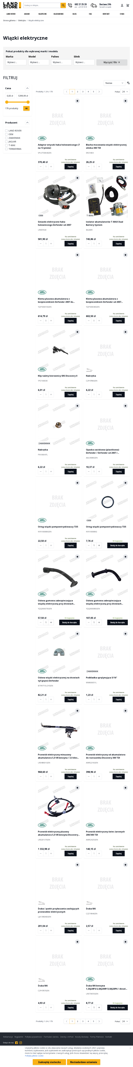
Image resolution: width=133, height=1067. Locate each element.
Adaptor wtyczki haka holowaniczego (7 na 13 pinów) (59, 146)
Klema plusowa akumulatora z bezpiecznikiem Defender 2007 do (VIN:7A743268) (55, 300)
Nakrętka (91, 375)
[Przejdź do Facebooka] (16, 1042)
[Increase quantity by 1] (51, 166)
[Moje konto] (122, 5)
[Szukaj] (63, 5)
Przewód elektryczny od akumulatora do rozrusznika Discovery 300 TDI (105, 756)
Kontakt (106, 13)
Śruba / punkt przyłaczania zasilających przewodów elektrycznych (58, 910)
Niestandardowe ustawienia (83, 1062)
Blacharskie (59, 13)
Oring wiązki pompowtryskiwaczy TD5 (58, 526)
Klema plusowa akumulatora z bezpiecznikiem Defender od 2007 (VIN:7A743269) (103, 300)
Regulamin (18, 1037)
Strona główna (9, 20)
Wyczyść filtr (110, 62)
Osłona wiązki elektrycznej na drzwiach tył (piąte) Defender (58, 679)
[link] (67, 91)
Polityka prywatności (33, 1037)
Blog (75, 13)
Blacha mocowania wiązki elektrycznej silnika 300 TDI (106, 146)
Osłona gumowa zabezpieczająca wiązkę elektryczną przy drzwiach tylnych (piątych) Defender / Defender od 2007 (106, 602)
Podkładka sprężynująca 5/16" (101, 677)
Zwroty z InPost (67, 1037)
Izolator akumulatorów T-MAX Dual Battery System (104, 223)
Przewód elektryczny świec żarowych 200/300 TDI (105, 833)
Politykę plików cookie (34, 1055)
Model (32, 56)
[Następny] (99, 91)
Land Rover (10, 13)
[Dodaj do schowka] (77, 101)
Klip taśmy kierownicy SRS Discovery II (57, 375)
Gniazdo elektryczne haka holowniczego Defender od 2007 (54, 223)
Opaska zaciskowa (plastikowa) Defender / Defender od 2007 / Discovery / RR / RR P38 (102, 451)
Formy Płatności (97, 1037)
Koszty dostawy (81, 1037)
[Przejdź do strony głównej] (12, 5)
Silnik (77, 56)
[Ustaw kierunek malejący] (128, 83)
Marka (9, 56)
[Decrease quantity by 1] (40, 166)
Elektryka (22, 20)
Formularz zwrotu (51, 1037)
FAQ (90, 13)
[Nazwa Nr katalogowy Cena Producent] (114, 83)
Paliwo (55, 56)
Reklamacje (8, 1037)
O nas (122, 13)
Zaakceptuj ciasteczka (49, 1062)
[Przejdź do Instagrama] (20, 1042)
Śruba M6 (91, 908)
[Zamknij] (130, 1048)
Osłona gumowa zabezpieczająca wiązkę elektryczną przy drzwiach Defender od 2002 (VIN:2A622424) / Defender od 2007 (55, 602)
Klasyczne (43, 13)
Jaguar (27, 13)
